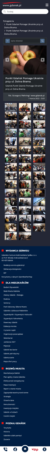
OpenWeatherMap (25, 277)
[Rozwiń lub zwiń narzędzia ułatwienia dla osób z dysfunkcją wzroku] (44, 449)
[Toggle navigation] (47, 5)
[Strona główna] (5, 450)
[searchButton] (42, 41)
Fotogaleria (8, 21)
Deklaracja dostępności (12, 269)
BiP (5, 273)
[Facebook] (15, 450)
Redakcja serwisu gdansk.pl (14, 265)
